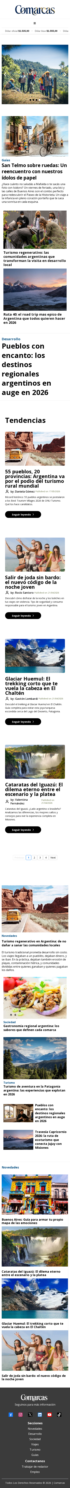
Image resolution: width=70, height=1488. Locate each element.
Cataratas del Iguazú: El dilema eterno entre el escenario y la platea (34, 789)
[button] (34, 23)
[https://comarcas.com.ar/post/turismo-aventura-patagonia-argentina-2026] (35, 1058)
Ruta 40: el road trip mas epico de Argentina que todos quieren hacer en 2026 (34, 318)
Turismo (35, 1449)
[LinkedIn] (40, 1415)
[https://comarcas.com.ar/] (35, 10)
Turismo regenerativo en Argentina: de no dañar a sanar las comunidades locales (34, 943)
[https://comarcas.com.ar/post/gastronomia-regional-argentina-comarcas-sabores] (35, 998)
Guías (35, 1455)
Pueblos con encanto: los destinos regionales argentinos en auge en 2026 (26, 369)
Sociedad (35, 1439)
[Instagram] (20, 1415)
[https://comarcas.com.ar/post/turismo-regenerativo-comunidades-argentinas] (35, 230)
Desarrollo (35, 1434)
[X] (30, 1415)
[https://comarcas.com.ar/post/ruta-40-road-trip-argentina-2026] (35, 290)
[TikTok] (59, 1415)
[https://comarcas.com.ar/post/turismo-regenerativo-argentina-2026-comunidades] (35, 908)
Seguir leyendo (21, 514)
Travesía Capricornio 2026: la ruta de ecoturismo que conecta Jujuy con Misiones (51, 1140)
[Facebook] (11, 1415)
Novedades (35, 1429)
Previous (19, 857)
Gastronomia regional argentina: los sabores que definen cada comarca (31, 1028)
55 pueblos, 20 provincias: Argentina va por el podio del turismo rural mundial (35, 478)
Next (53, 857)
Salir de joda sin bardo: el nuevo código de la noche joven (33, 582)
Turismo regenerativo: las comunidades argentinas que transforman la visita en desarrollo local (34, 258)
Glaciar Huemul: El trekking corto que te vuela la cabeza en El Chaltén (31, 685)
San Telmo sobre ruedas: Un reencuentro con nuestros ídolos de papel (34, 171)
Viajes (35, 1444)
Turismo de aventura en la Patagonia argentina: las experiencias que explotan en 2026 (34, 1090)
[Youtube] (49, 1415)
